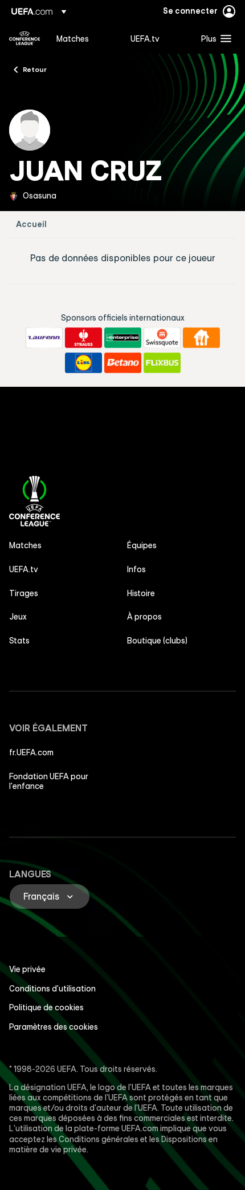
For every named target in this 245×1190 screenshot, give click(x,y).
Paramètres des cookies (53, 1026)
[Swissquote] (162, 337)
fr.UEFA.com (31, 752)
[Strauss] (83, 337)
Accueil (31, 224)
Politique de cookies (46, 1007)
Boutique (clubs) (157, 640)
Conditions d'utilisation (52, 988)
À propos (144, 616)
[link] (72, 38)
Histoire (141, 593)
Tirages (23, 593)
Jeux (18, 616)
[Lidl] (83, 363)
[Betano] (122, 363)
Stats (19, 640)
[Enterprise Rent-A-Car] (122, 337)
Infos (136, 569)
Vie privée (27, 969)
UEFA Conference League (24, 38)
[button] (214, 38)
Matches (25, 545)
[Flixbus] (162, 363)
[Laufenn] (44, 337)
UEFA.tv (23, 569)
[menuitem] (84, 38)
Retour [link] (35, 69)
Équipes (142, 545)
